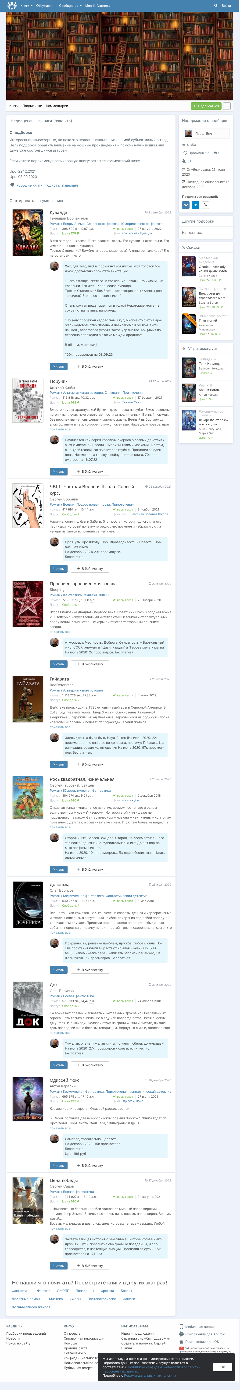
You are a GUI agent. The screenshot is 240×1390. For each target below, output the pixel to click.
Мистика (56, 1299)
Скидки (193, 247)
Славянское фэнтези (102, 224)
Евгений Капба (62, 387)
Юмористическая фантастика (87, 790)
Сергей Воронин (64, 499)
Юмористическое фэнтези (142, 224)
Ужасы (75, 1299)
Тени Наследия (210, 363)
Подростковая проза (93, 504)
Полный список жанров (31, 1307)
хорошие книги (30, 185)
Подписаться (208, 106)
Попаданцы (85, 1291)
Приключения (133, 392)
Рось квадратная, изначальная (82, 779)
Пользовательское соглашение (88, 1363)
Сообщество (69, 5)
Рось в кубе (130, 800)
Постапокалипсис (102, 1299)
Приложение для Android (204, 1334)
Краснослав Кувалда (137, 233)
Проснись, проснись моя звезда (83, 583)
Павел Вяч (203, 133)
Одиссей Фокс (64, 1080)
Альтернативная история (83, 392)
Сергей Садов (62, 1186)
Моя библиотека (97, 5)
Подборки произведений (26, 1333)
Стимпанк (113, 392)
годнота (52, 185)
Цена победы (64, 1180)
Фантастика (72, 595)
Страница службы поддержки (145, 1338)
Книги (25, 5)
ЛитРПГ (105, 595)
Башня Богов (209, 390)
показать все (60, 429)
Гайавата (59, 679)
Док (53, 984)
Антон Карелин (63, 1086)
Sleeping (57, 589)
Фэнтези (90, 595)
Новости (13, 1338)
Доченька (60, 884)
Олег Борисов (62, 890)
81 (189, 161)
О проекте (72, 1333)
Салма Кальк (208, 275)
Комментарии (57, 106)
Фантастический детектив (126, 896)
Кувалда (58, 212)
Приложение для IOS (201, 1342)
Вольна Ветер (208, 302)
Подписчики (32, 106)
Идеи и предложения (138, 1333)
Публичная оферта (78, 1368)
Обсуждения (45, 5)
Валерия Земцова (211, 368)
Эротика (107, 1291)
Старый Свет (131, 402)
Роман (55, 224)
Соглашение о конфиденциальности (81, 1355)
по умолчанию (49, 200)
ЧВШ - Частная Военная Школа (145, 514)
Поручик (58, 381)
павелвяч (70, 185)
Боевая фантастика (78, 996)
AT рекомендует (202, 348)
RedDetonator (61, 685)
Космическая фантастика (83, 896)
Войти (226, 5)
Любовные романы (27, 1299)
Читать (58, 366)
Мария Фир (206, 433)
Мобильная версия (199, 1327)
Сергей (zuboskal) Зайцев (72, 785)
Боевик (69, 504)
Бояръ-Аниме (74, 224)
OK (222, 1367)
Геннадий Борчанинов (69, 218)
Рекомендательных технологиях (150, 1375)
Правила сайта (75, 1348)
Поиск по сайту (18, 1343)
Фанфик (129, 1299)
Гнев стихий (208, 321)
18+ (181, 1348)
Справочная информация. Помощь (84, 1340)
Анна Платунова (210, 429)
